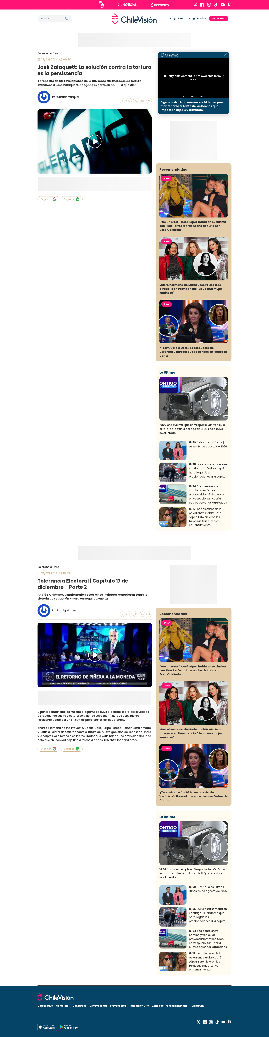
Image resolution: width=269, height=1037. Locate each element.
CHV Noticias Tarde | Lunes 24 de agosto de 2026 (208, 444)
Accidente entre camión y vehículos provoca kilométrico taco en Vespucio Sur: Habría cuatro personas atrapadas (208, 494)
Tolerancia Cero (48, 53)
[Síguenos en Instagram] (209, 5)
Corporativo (45, 1005)
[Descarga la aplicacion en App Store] (68, 1027)
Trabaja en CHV (139, 1005)
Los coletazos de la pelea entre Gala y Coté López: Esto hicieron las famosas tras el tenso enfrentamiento (205, 517)
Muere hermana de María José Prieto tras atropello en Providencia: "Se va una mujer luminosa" (190, 289)
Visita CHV (198, 1005)
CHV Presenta (98, 1005)
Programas (176, 18)
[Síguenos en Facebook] (202, 5)
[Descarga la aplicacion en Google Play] (47, 1027)
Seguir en (46, 199)
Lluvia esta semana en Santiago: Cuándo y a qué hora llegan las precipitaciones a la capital (208, 470)
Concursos (79, 1005)
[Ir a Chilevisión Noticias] (127, 4)
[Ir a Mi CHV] (101, 4)
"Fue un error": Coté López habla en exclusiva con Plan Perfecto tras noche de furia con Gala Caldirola (192, 226)
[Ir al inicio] (134, 18)
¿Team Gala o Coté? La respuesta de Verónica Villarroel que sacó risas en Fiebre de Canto (193, 352)
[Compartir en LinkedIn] (142, 100)
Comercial (62, 1005)
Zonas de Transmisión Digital (170, 1005)
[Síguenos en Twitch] (229, 5)
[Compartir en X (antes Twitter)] (136, 100)
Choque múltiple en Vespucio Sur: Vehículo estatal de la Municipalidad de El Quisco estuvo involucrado (192, 429)
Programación (197, 18)
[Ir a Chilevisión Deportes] (160, 5)
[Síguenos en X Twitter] (195, 5)
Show (166, 178)
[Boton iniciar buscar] (67, 18)
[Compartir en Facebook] (122, 100)
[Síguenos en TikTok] (216, 5)
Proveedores (118, 1005)
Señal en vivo (218, 18)
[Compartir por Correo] (149, 100)
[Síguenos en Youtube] (223, 5)
